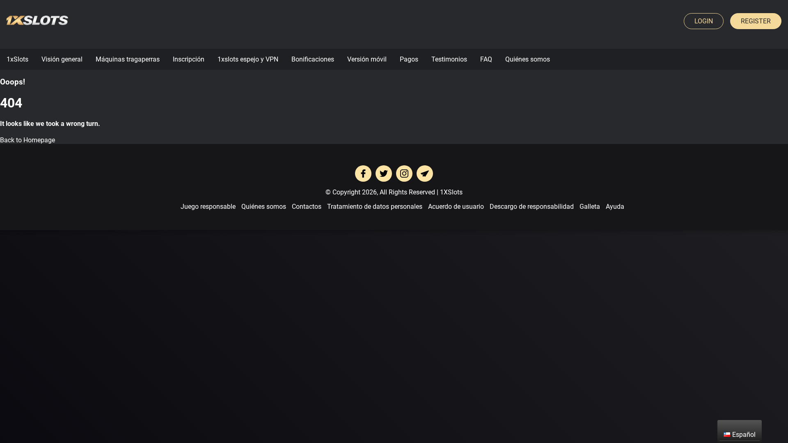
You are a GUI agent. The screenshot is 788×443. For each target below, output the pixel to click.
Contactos (306, 206)
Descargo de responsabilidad (532, 206)
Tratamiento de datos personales (374, 206)
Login (703, 21)
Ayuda (615, 206)
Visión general (61, 59)
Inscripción (188, 59)
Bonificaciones (312, 59)
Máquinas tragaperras (128, 59)
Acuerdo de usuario (456, 206)
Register (756, 21)
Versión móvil (367, 59)
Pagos (409, 59)
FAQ (486, 59)
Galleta (590, 206)
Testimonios (449, 59)
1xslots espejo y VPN (248, 59)
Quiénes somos (527, 59)
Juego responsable (208, 206)
